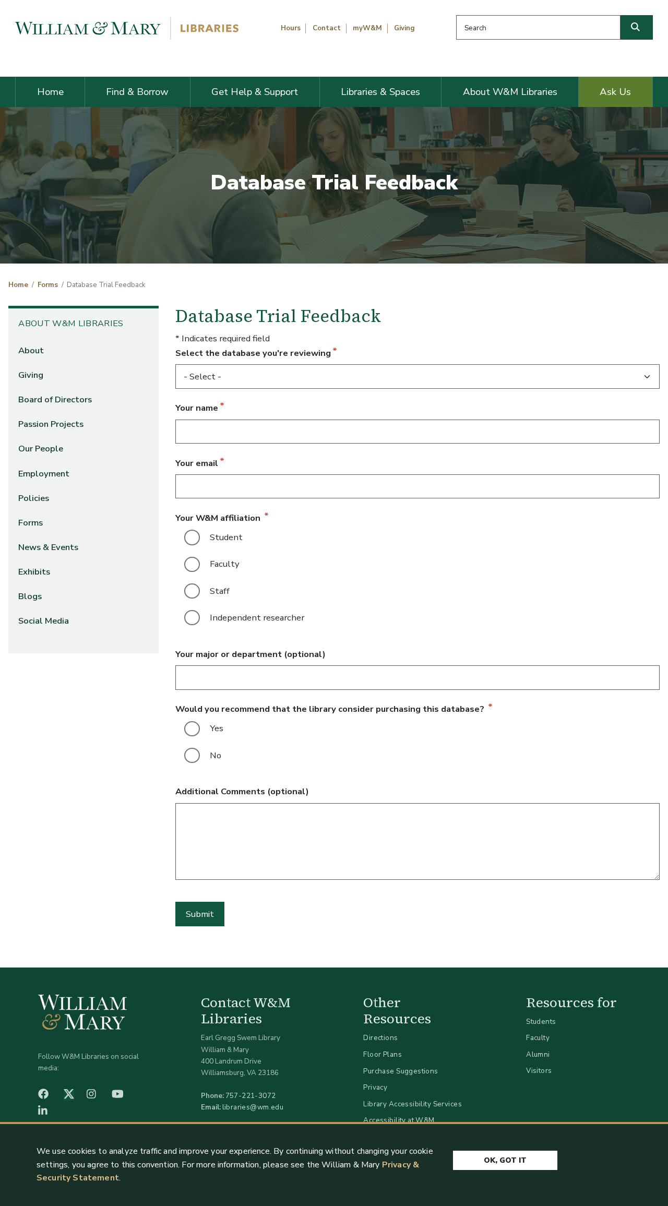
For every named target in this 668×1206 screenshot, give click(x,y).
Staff (220, 591)
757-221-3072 (250, 1096)
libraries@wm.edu (253, 1107)
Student (226, 537)
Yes (216, 728)
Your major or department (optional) (250, 654)
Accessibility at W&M (398, 1120)
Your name (196, 408)
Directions (380, 1038)
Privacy (375, 1087)
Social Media (43, 621)
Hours (291, 28)
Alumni (538, 1054)
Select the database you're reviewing (253, 353)
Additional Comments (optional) (242, 791)
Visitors (539, 1071)
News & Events (48, 547)
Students (541, 1021)
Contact (327, 28)
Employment (43, 474)
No (215, 755)
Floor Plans (382, 1054)
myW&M (367, 28)
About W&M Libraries (510, 92)
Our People (40, 449)
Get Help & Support (254, 92)
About (31, 350)
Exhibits (34, 572)
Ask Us (615, 92)
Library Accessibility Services (412, 1104)
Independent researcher (257, 618)
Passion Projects (51, 424)
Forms (48, 285)
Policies (33, 498)
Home (50, 92)
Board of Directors (55, 399)
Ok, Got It (505, 1160)
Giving (404, 28)
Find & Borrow (137, 92)
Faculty (225, 564)
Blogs (30, 596)
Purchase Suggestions (400, 1071)
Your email (196, 463)
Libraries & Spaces (380, 92)
